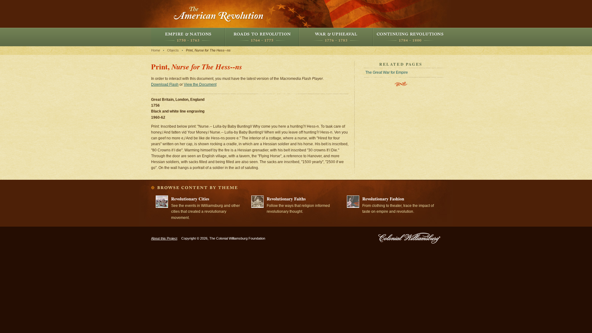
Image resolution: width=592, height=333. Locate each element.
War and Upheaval (336, 37)
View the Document (200, 84)
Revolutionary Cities (190, 198)
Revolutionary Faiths (286, 198)
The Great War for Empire (386, 72)
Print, (208, 50)
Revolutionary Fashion (383, 198)
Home (155, 50)
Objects (173, 50)
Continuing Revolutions (410, 37)
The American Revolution (219, 14)
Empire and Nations (188, 37)
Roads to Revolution (262, 37)
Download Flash (165, 84)
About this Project (164, 238)
